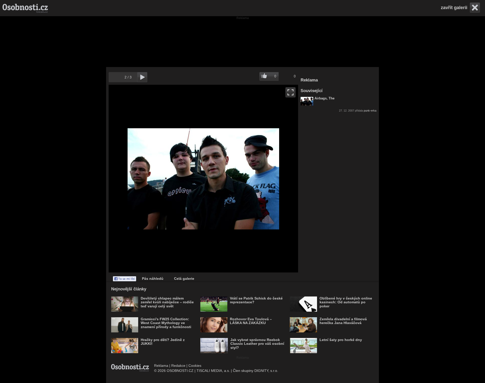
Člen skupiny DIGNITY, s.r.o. (255, 371)
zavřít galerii (454, 7)
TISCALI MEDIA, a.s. (213, 371)
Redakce (178, 366)
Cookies (194, 366)
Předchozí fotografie (156, 178)
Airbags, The (324, 98)
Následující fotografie (250, 178)
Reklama (161, 366)
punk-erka (370, 110)
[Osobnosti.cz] (25, 8)
